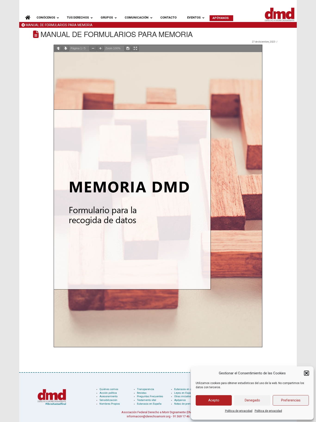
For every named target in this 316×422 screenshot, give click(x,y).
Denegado (252, 400)
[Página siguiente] (65, 48)
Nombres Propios (109, 403)
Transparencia (145, 389)
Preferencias (291, 400)
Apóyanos (180, 400)
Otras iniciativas (183, 396)
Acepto (213, 400)
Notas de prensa (183, 403)
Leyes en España (184, 392)
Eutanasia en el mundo (188, 389)
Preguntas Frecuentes (150, 396)
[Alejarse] (93, 48)
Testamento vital (146, 400)
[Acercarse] (100, 48)
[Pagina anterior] (58, 48)
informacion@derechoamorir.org (148, 416)
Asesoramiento (108, 396)
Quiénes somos (108, 389)
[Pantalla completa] (135, 48)
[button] (306, 373)
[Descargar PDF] (127, 48)
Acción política (108, 392)
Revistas (141, 392)
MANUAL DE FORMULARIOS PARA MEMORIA (59, 25)
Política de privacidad (238, 411)
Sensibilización (108, 400)
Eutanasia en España (149, 403)
